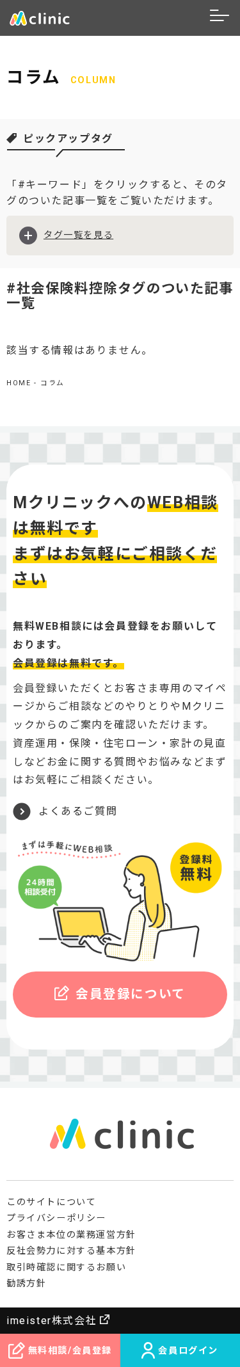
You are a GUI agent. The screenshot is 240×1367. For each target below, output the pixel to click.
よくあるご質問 (77, 811)
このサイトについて (51, 1202)
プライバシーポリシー (56, 1218)
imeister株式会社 (51, 1321)
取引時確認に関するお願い (66, 1267)
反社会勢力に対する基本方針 (71, 1250)
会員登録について (131, 994)
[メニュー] (220, 18)
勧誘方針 (26, 1283)
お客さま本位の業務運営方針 (71, 1234)
